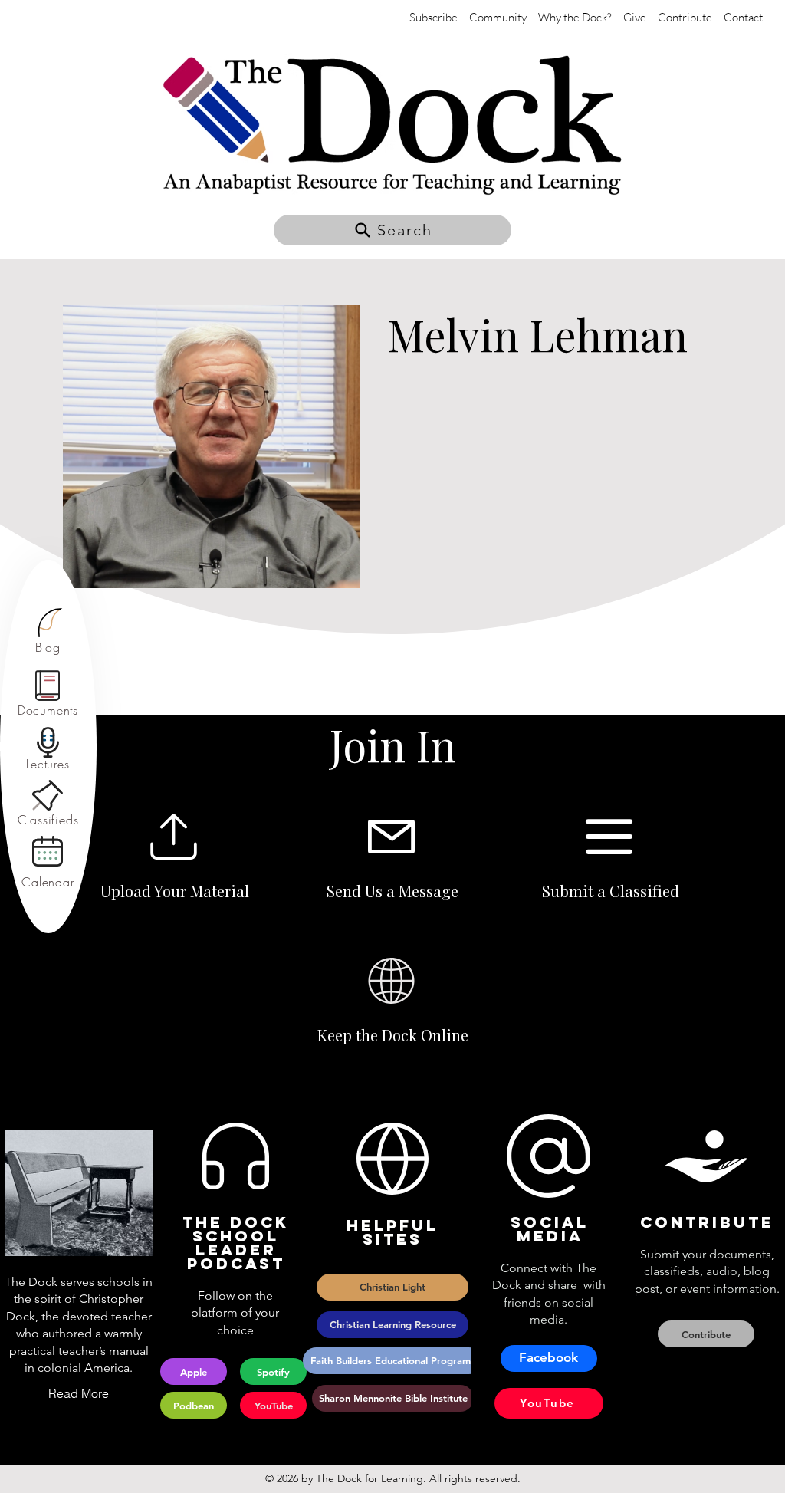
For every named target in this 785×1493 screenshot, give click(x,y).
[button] (392, 230)
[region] (47, 631)
